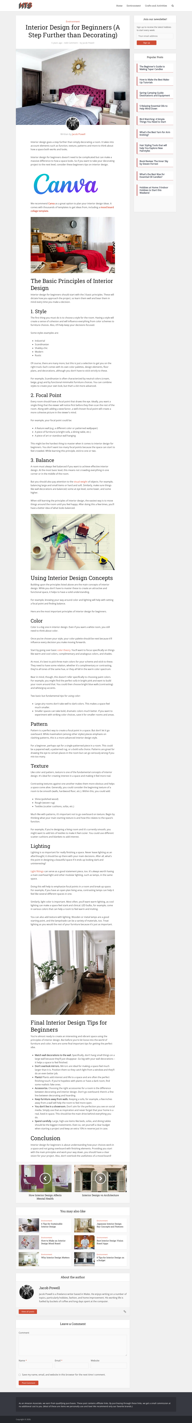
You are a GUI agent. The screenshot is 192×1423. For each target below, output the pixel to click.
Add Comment (71, 43)
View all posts (28, 1311)
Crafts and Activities (156, 5)
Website (95, 1360)
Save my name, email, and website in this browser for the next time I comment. (63, 1374)
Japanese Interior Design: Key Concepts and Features (110, 1225)
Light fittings (37, 871)
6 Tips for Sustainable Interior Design (51, 1225)
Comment (24, 1332)
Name (23, 1360)
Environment (134, 5)
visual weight (80, 481)
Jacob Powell (88, 43)
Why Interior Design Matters (55, 1257)
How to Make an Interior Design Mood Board (53, 1242)
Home (119, 5)
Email (58, 1360)
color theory (63, 650)
